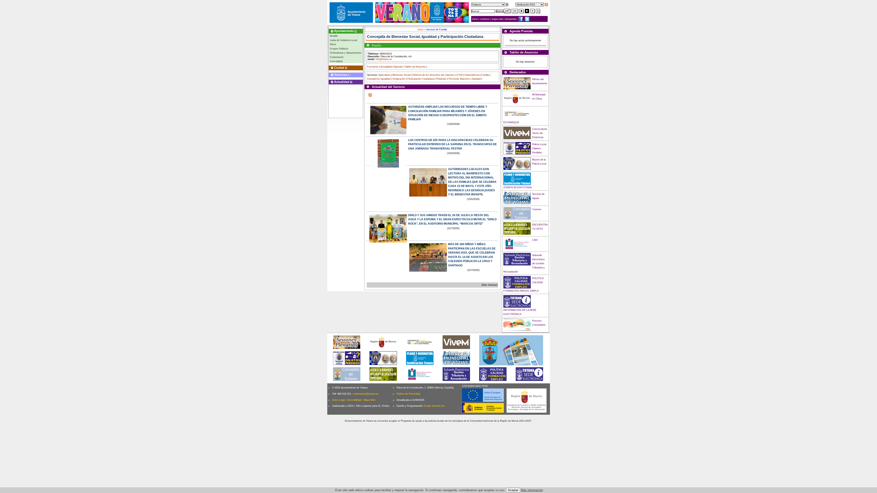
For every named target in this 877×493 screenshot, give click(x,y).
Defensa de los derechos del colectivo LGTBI (437, 74)
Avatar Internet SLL (434, 405)
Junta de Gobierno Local (343, 40)
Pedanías (441, 78)
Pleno (333, 44)
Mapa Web (369, 400)
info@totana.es (383, 59)
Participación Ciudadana (420, 78)
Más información (532, 490)
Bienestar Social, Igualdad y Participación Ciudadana (437, 37)
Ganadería (373, 78)
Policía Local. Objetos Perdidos (539, 148)
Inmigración (398, 78)
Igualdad (385, 78)
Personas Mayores (459, 78)
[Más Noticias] (489, 284)
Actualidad (386, 66)
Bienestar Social (401, 74)
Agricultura (384, 74)
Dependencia (472, 74)
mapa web (497, 19)
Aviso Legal (338, 400)
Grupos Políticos (339, 48)
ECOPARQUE (511, 122)
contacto (484, 19)
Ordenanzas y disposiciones (346, 52)
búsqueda (511, 19)
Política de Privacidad (408, 393)
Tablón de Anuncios (415, 66)
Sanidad (476, 78)
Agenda (398, 66)
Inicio (421, 29)
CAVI (535, 240)
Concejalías (336, 61)
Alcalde (334, 35)
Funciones (373, 66)
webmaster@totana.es (365, 393)
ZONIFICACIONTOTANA (517, 187)
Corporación (336, 57)
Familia (485, 74)
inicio (475, 19)
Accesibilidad (354, 400)
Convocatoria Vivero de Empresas (539, 133)
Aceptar (513, 490)
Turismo (536, 209)
